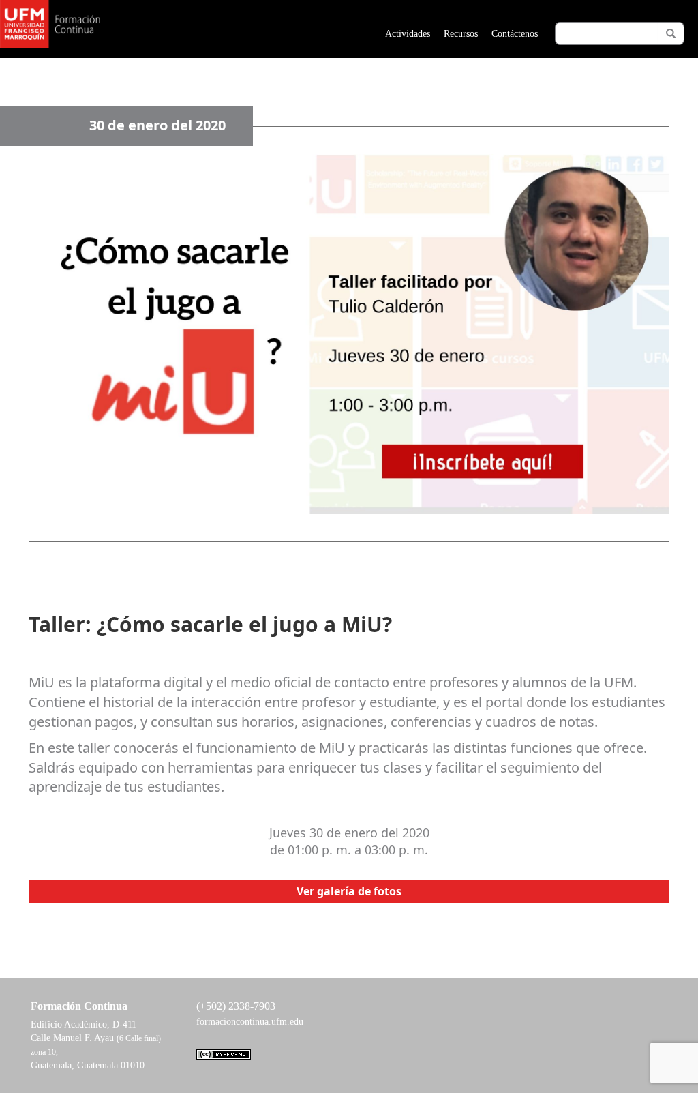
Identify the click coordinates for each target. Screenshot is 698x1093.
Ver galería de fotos (349, 891)
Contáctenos (514, 34)
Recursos (461, 34)
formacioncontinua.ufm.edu (249, 1022)
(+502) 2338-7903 (235, 1006)
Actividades (407, 34)
